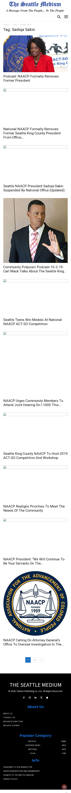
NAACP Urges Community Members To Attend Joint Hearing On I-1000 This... (33, 403)
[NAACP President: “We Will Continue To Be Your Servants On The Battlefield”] (35, 536)
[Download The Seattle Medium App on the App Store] (47, 698)
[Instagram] (30, 698)
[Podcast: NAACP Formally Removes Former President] (35, 53)
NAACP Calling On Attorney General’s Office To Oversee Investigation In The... (33, 642)
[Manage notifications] (64, 787)
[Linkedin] (35, 698)
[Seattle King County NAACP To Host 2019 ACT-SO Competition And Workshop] (35, 431)
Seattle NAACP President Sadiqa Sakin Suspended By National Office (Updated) (34, 188)
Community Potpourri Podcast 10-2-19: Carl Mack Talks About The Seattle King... (34, 269)
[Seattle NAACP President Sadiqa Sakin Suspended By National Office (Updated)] (35, 163)
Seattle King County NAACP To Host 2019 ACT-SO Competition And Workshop (35, 456)
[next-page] (41, 660)
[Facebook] (24, 698)
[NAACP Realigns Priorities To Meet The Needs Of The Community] (35, 484)
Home (6, 24)
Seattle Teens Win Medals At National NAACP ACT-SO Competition (32, 322)
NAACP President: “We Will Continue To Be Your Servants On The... (34, 561)
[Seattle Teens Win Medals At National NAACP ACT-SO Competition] (35, 297)
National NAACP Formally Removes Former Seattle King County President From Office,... (32, 133)
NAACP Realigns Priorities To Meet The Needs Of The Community (34, 508)
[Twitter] (41, 698)
